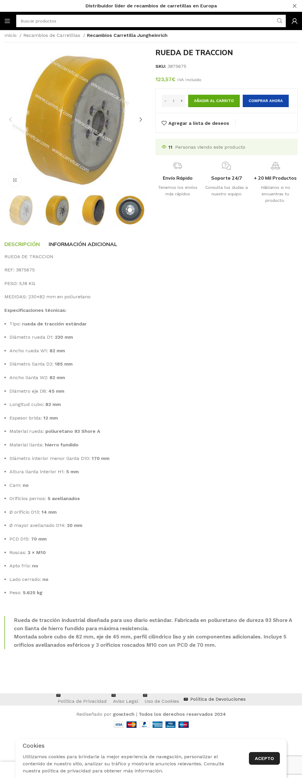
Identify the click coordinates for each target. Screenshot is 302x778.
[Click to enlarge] (15, 180)
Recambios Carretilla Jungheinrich (127, 35)
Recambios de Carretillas (52, 35)
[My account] (295, 21)
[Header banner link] (142, 6)
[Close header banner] (294, 6)
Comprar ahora (266, 101)
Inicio (11, 35)
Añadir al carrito (214, 101)
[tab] (22, 244)
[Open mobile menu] (7, 21)
